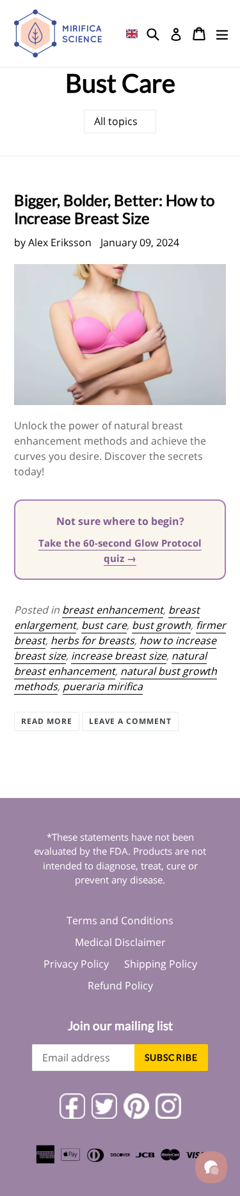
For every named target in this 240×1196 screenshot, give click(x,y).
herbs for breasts (92, 640)
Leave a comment (130, 721)
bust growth (161, 625)
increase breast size (118, 656)
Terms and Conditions (120, 920)
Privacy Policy (76, 964)
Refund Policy (120, 985)
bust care (104, 625)
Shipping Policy (160, 964)
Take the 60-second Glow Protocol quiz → (120, 550)
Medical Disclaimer (120, 942)
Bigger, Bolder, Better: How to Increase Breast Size (114, 209)
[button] (132, 34)
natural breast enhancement (110, 663)
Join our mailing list (120, 1026)
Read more (46, 721)
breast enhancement (112, 610)
